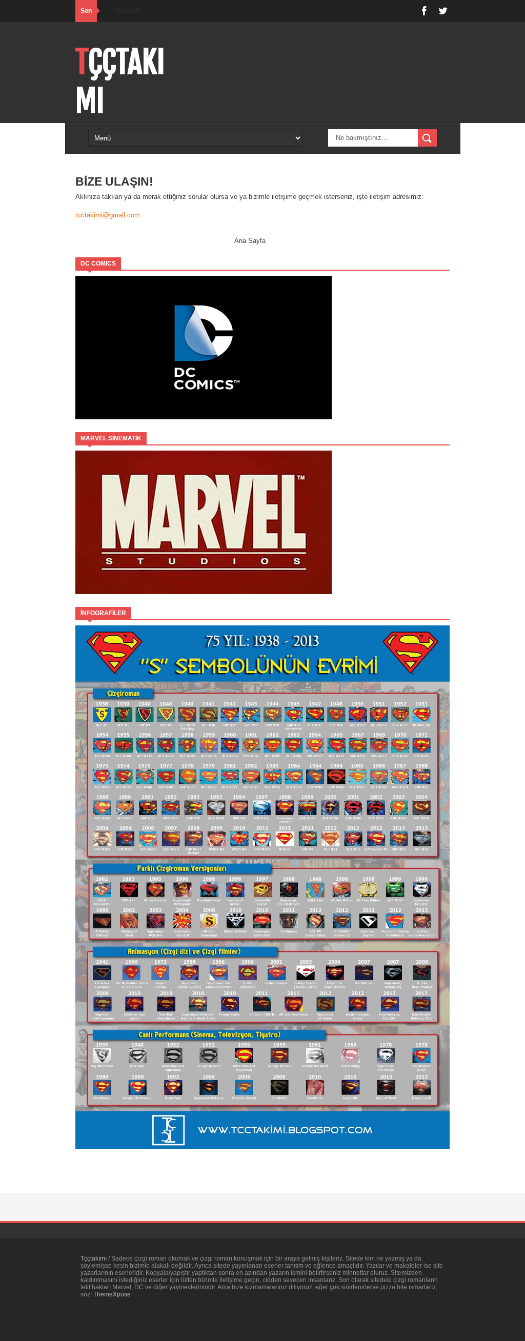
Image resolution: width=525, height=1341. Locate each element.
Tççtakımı (94, 1258)
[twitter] (443, 11)
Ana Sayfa (250, 241)
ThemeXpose (112, 1294)
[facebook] (424, 11)
